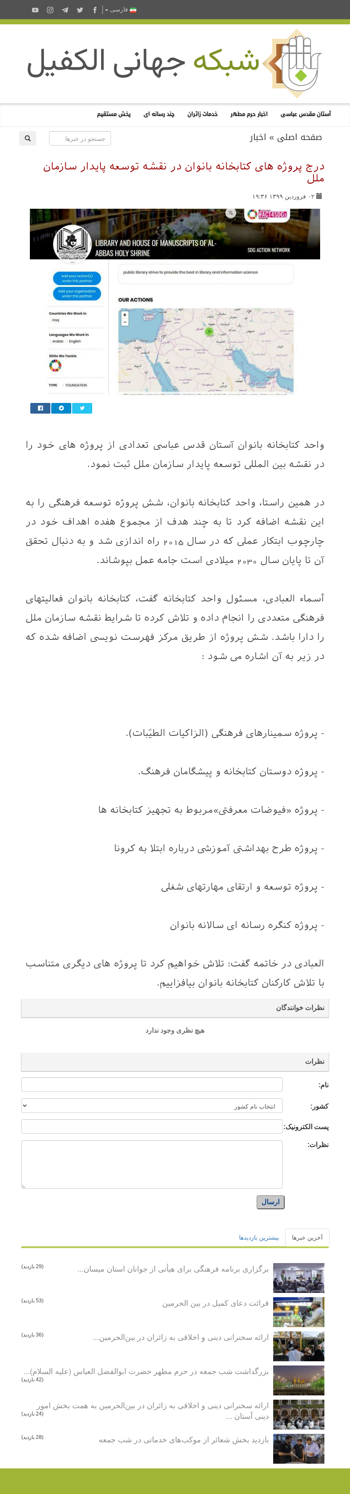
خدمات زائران (202, 113)
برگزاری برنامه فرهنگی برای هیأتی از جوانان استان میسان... (173, 1268)
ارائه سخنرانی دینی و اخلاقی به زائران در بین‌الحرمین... (181, 1336)
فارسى (119, 9)
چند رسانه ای (159, 113)
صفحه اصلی (299, 137)
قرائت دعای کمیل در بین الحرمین (215, 1302)
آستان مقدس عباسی (305, 113)
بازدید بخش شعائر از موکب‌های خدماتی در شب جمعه (184, 1438)
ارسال (271, 1201)
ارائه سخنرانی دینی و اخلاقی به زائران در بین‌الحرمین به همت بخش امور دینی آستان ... (153, 1410)
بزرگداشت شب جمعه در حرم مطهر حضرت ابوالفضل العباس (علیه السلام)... (146, 1370)
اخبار (258, 137)
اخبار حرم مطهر (249, 113)
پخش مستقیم (114, 113)
